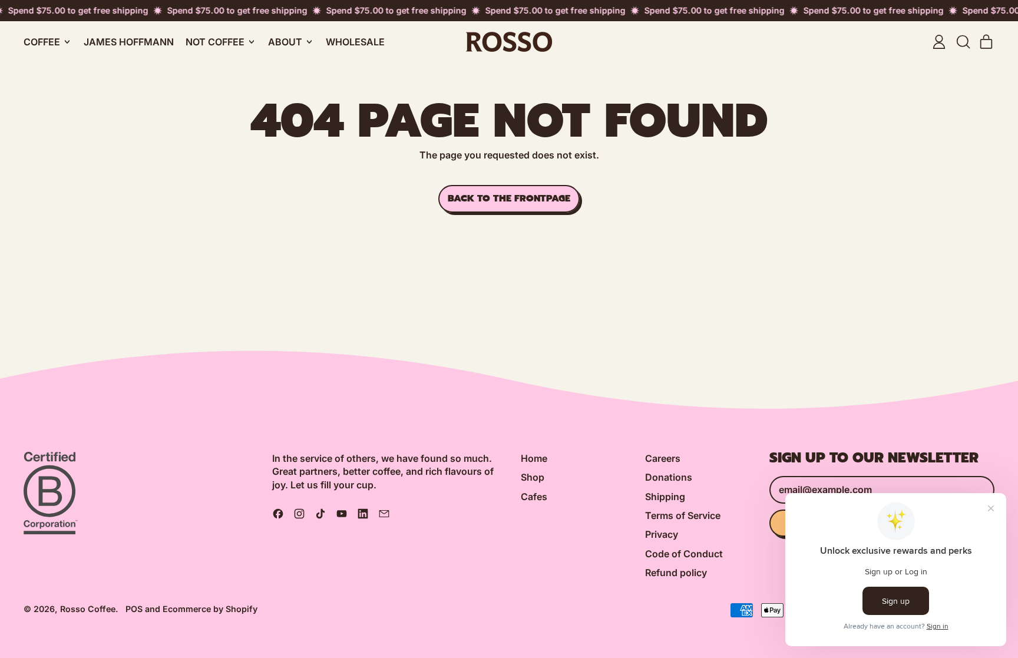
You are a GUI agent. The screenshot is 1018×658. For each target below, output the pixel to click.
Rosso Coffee (87, 609)
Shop (532, 477)
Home (534, 458)
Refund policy (676, 572)
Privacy (661, 534)
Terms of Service (682, 515)
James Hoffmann (129, 42)
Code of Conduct (684, 554)
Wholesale (355, 42)
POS (134, 609)
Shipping (665, 496)
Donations (668, 477)
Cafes (534, 496)
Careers (662, 458)
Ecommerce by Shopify (210, 609)
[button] (962, 42)
